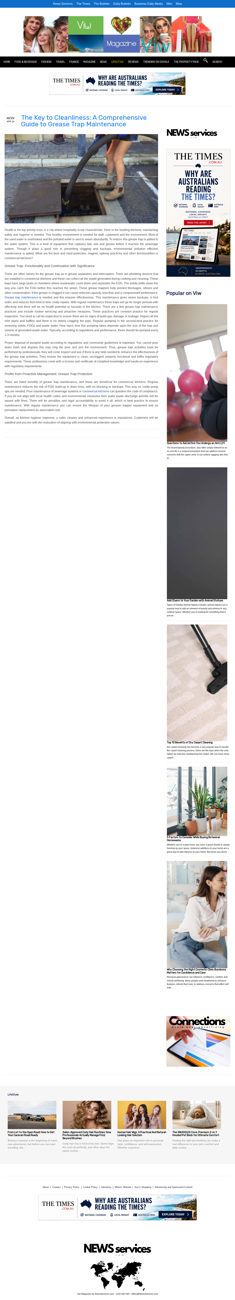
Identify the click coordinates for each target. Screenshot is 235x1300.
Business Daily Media (148, 3)
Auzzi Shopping (143, 1187)
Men (169, 3)
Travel (60, 61)
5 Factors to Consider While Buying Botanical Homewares (193, 839)
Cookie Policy (90, 1187)
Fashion (46, 61)
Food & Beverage (26, 61)
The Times (83, 3)
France (74, 61)
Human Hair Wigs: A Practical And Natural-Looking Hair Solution (142, 1134)
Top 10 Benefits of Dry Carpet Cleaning (190, 742)
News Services (63, 3)
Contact (56, 1187)
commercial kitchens (95, 391)
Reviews (133, 61)
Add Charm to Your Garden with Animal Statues (195, 600)
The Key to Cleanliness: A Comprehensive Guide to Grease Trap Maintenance (84, 121)
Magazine (89, 61)
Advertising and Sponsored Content (173, 1187)
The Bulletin (102, 3)
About (46, 1187)
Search (217, 61)
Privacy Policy (71, 1187)
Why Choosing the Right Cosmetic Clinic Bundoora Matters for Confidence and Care (196, 971)
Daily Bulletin (122, 3)
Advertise (106, 1187)
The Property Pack (186, 61)
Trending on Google (156, 61)
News (103, 61)
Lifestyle (117, 61)
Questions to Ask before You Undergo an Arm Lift (196, 443)
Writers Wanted (123, 1187)
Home (7, 61)
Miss (179, 3)
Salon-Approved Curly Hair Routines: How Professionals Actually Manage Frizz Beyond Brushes (87, 1135)
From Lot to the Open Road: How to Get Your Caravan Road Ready (31, 1134)
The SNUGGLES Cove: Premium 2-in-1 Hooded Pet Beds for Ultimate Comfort (195, 1134)
